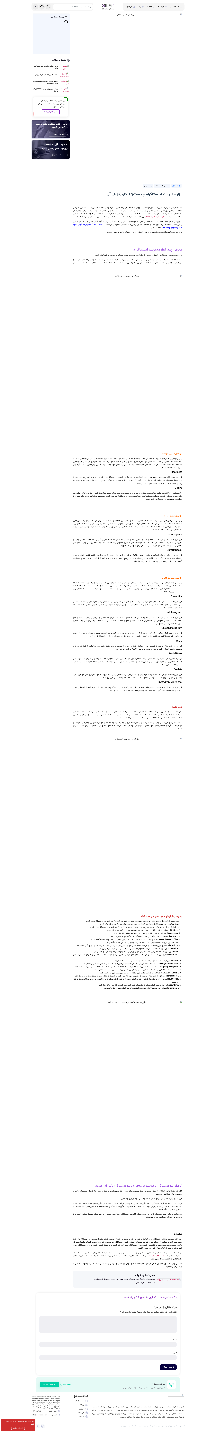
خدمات (149, 6)
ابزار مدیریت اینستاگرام (154, 217)
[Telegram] (38, 1426)
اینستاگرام (175, 186)
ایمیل (174, 1353)
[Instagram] (43, 1426)
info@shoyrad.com (39, 1415)
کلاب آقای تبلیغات (156, 1256)
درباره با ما (128, 6)
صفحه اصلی (174, 6)
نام (175, 1340)
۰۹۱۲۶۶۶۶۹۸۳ (36, 1411)
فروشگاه (161, 6)
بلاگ (139, 6)
